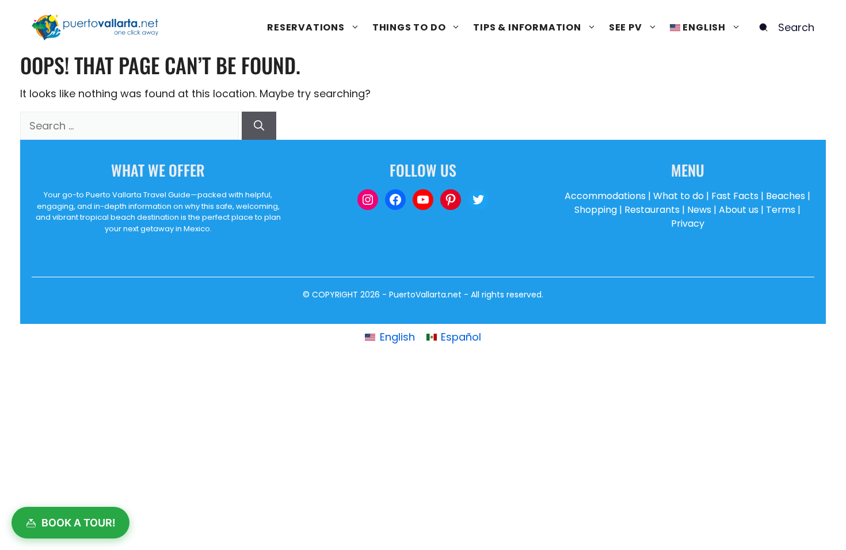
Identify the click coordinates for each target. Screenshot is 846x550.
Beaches (785, 196)
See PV (625, 27)
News (699, 209)
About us (739, 209)
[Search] (259, 126)
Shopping (595, 209)
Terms (780, 209)
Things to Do (409, 27)
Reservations (306, 27)
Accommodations (605, 196)
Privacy (687, 223)
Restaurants (652, 209)
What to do (678, 196)
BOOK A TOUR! (78, 523)
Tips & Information (527, 27)
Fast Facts (735, 196)
